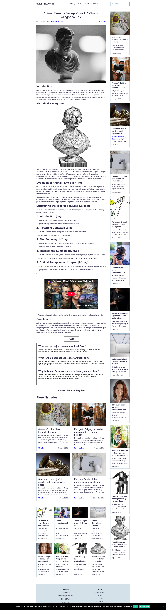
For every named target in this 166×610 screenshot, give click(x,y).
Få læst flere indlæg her (71, 390)
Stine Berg (42, 448)
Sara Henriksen (79, 448)
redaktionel (102, 21)
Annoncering (71, 4)
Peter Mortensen (57, 22)
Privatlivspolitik (144, 606)
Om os (79, 4)
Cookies (86, 4)
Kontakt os (94, 4)
